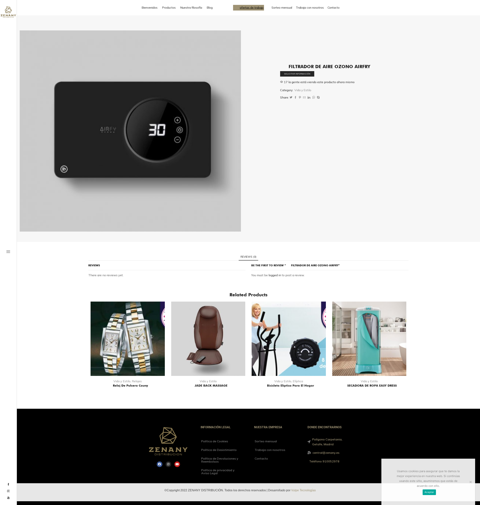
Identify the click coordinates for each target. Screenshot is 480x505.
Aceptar (429, 492)
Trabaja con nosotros (310, 7)
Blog (210, 7)
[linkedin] (309, 97)
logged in (274, 275)
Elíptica (298, 381)
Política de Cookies (214, 441)
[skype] (318, 97)
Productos (169, 7)
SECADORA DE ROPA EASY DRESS (369, 385)
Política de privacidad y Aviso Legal (218, 471)
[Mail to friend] (304, 97)
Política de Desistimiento (219, 450)
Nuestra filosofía (191, 7)
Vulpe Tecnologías (303, 490)
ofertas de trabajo (249, 7)
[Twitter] (291, 97)
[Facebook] (8, 484)
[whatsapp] (313, 97)
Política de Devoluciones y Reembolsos (219, 460)
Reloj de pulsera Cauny (127, 385)
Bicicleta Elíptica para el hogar (288, 385)
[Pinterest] (300, 97)
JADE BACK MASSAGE (208, 385)
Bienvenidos (150, 7)
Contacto (334, 7)
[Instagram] (8, 491)
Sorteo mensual (282, 7)
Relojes (137, 381)
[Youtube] (8, 497)
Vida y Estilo (302, 90)
